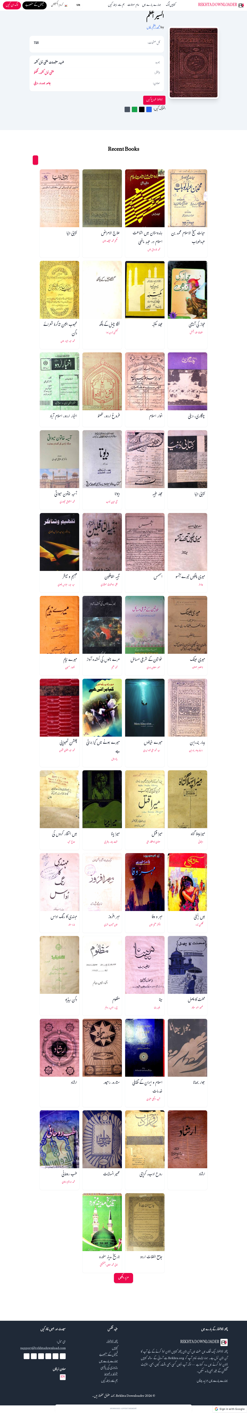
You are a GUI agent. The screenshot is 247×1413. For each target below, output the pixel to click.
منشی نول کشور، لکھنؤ (44, 73)
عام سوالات (133, 5)
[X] (55, 1356)
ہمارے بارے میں (151, 5)
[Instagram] (41, 1356)
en (63, 1377)
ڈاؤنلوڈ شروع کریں (154, 100)
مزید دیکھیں (123, 1278)
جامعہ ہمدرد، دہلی (42, 83)
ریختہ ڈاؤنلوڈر (112, 1342)
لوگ (168, 5)
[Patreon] (26, 1356)
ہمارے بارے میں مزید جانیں (212, 1381)
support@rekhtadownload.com (43, 1348)
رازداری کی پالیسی (109, 1368)
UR (78, 5)
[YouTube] (48, 1356)
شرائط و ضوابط (111, 1374)
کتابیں (172, 5)
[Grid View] (35, 160)
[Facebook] (62, 1356)
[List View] (28, 160)
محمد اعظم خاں (153, 27)
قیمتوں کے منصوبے (108, 1355)
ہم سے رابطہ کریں (116, 5)
